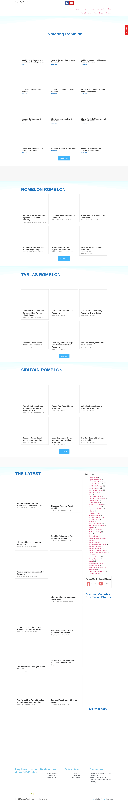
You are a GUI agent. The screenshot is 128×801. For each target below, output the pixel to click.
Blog (109, 9)
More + (108, 13)
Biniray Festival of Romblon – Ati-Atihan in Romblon (93, 120)
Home (77, 9)
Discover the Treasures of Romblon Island (31, 120)
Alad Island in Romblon (87, 253)
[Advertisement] (64, 26)
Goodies (91, 521)
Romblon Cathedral (95, 546)
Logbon (91, 528)
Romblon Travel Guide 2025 (98, 553)
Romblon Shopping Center (97, 550)
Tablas (63, 315)
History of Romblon (95, 523)
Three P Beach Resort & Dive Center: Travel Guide (32, 149)
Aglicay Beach (93, 477)
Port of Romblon (94, 542)
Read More (24, 64)
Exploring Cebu (98, 708)
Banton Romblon (94, 488)
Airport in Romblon (95, 480)
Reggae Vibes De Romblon (40, 222)
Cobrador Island (65, 665)
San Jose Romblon (95, 557)
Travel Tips (92, 569)
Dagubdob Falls (94, 513)
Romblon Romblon (68, 220)
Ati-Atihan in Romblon (96, 486)
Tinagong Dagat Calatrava (97, 567)
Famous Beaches (94, 515)
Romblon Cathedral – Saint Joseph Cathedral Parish (91, 149)
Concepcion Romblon (96, 505)
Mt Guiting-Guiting (95, 532)
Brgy (90, 494)
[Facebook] (67, 3)
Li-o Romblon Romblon (67, 601)
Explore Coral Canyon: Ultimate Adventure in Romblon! (93, 90)
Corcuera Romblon (95, 507)
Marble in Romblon (95, 530)
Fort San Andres (94, 519)
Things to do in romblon (96, 563)
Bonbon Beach (93, 492)
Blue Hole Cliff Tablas (96, 490)
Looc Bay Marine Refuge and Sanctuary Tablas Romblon (62, 345)
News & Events (86, 13)
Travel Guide (98, 13)
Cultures (91, 511)
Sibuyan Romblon (66, 635)
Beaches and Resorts (98, 9)
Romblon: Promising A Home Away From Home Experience (33, 61)
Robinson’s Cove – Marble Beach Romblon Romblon (93, 61)
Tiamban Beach (94, 565)
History (84, 9)
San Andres (92, 555)
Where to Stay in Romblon (97, 571)
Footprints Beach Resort (38, 317)
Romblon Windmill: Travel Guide (63, 148)
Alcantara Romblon (95, 484)
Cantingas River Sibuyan (97, 498)
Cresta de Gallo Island (32, 631)
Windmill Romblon (94, 573)
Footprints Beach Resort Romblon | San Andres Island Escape (33, 313)
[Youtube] (71, 3)
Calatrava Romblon (95, 496)
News (90, 534)
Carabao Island (93, 500)
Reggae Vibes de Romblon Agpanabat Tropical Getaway (34, 217)
